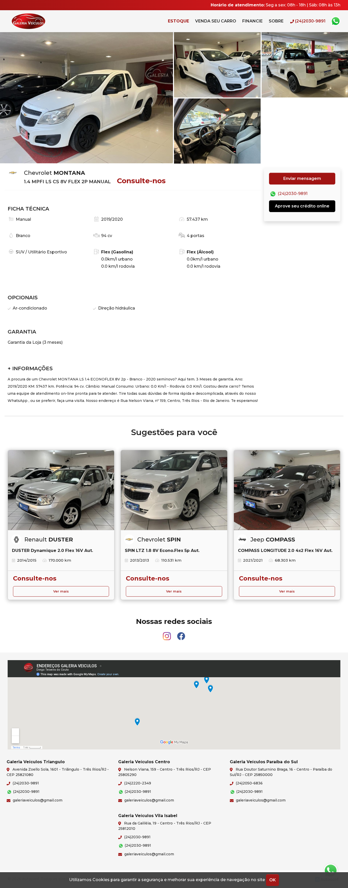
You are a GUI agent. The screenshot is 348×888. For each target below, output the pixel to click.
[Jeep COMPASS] (287, 490)
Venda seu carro (215, 21)
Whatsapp (335, 21)
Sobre (276, 21)
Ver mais (61, 591)
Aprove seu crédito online (302, 206)
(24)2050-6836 (249, 783)
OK (272, 880)
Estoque (178, 21)
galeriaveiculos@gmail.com (37, 800)
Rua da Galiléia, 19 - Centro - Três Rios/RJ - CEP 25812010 (164, 826)
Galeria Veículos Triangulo (39, 21)
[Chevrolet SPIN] (174, 490)
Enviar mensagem (302, 178)
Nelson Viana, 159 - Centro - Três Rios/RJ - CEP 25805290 (164, 772)
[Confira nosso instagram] (167, 633)
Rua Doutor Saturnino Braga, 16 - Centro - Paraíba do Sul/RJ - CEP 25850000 (281, 772)
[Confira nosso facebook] (181, 633)
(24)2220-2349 (137, 783)
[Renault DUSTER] (61, 490)
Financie (252, 21)
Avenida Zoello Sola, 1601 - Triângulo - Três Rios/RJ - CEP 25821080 (58, 772)
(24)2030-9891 (292, 193)
